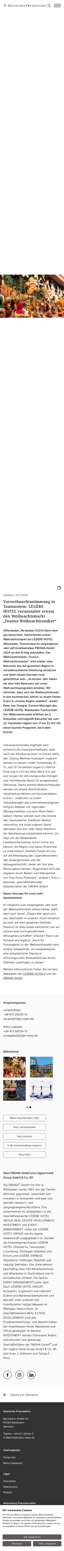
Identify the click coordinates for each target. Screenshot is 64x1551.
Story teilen (24, 1433)
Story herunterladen (24, 1405)
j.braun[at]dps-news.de (18, 1297)
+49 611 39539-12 (15, 1293)
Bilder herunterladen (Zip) (24, 1396)
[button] (27, 1386)
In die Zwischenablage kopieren (24, 1424)
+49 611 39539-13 (15, 1309)
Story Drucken (24, 1414)
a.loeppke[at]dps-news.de (20, 1314)
